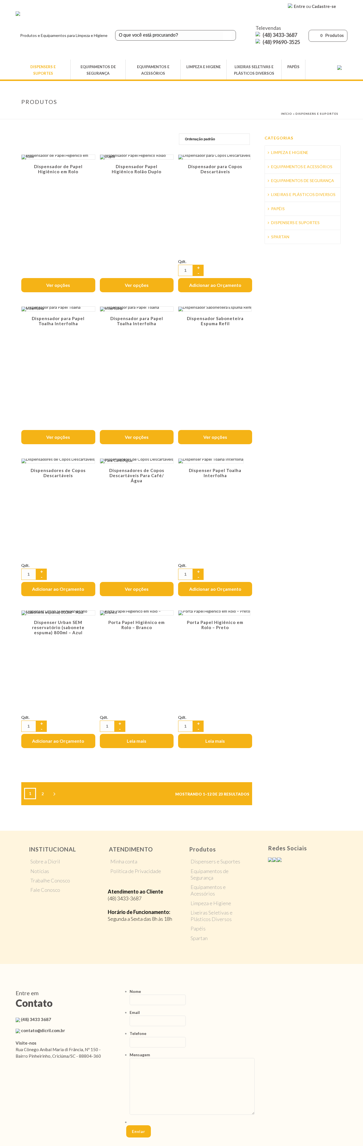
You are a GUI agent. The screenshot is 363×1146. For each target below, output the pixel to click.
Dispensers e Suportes (215, 861)
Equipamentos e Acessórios (208, 890)
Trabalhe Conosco (50, 880)
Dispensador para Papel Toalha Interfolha (58, 321)
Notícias (39, 871)
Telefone (138, 1033)
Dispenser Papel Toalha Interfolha (215, 473)
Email (135, 1012)
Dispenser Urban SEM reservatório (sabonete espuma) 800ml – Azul (58, 627)
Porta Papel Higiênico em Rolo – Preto (215, 625)
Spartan (199, 938)
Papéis (198, 928)
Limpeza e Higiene (211, 903)
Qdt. (182, 261)
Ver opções (58, 285)
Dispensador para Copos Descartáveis (215, 169)
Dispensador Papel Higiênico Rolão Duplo (136, 169)
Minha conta (123, 861)
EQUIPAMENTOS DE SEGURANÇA (98, 70)
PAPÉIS (293, 66)
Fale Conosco (45, 890)
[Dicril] (61, 35)
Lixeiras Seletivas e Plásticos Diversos (212, 915)
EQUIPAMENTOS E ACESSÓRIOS (153, 70)
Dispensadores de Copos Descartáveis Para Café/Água (136, 475)
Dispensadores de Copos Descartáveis (58, 473)
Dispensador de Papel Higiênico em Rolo (58, 169)
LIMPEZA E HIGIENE (203, 66)
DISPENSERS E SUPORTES (43, 70)
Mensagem (140, 1054)
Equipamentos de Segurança (210, 874)
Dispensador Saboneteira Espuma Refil (215, 321)
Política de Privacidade (135, 871)
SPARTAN (280, 236)
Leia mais (136, 741)
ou (315, 6)
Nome (135, 991)
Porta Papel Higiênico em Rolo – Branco (136, 625)
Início (286, 113)
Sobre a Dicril (45, 861)
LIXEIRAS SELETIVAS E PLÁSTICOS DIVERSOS (254, 70)
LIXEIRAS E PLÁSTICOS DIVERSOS (303, 194)
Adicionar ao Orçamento (215, 285)
